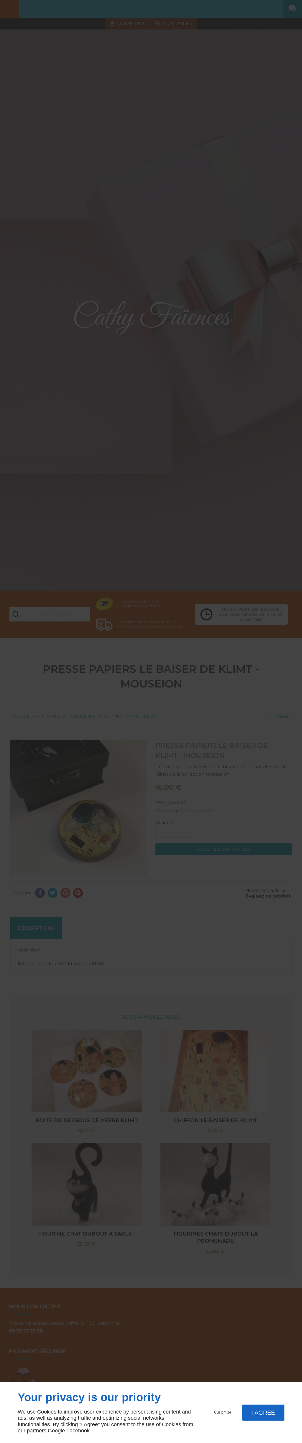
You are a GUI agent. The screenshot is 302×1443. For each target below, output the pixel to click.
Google (56, 1431)
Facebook (78, 1431)
